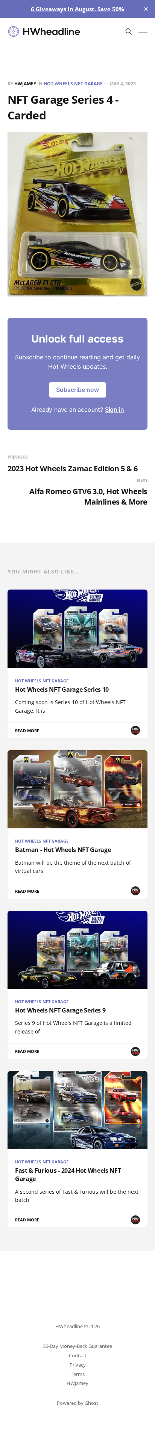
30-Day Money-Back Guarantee (77, 1346)
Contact (78, 1355)
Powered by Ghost (77, 1403)
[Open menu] (143, 31)
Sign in (114, 409)
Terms (78, 1374)
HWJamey (25, 83)
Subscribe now (77, 389)
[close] (146, 9)
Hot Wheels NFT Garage (73, 83)
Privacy (78, 1364)
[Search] (128, 31)
